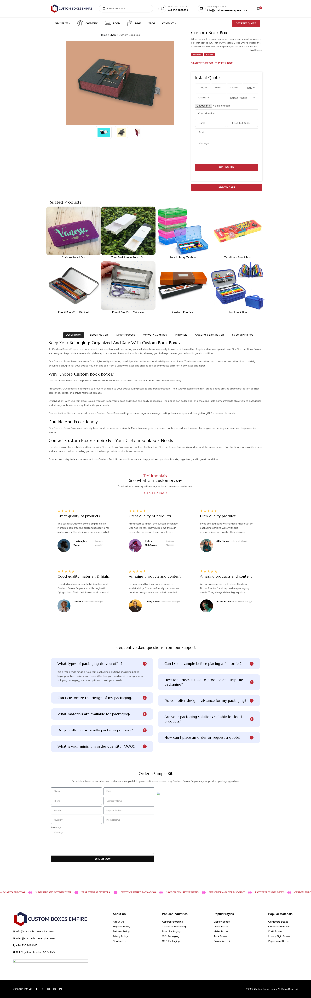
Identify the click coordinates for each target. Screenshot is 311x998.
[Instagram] (48, 989)
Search (104, 8)
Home (103, 34)
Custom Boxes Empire (265, 989)
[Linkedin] (60, 989)
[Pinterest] (54, 989)
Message (56, 827)
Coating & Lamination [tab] (209, 334)
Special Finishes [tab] (242, 334)
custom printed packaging (114, 892)
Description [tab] (73, 334)
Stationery (209, 54)
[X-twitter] (42, 989)
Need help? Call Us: (178, 6)
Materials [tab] (181, 334)
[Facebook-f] (36, 989)
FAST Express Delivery (72, 892)
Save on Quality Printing (159, 892)
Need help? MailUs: (217, 6)
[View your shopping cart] (258, 8)
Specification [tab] (99, 334)
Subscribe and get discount (203, 892)
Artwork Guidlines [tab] (155, 334)
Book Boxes (197, 54)
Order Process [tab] (125, 334)
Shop (113, 34)
